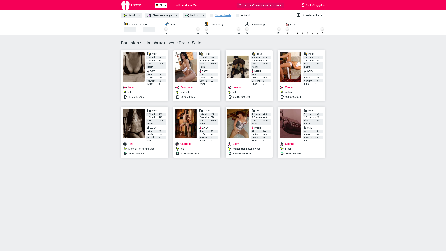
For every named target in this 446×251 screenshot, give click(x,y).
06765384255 (188, 96)
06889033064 (293, 96)
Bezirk (132, 15)
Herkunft (195, 15)
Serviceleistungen (163, 15)
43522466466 (136, 96)
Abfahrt (245, 15)
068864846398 (241, 96)
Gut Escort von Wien (186, 5)
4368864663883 (190, 153)
